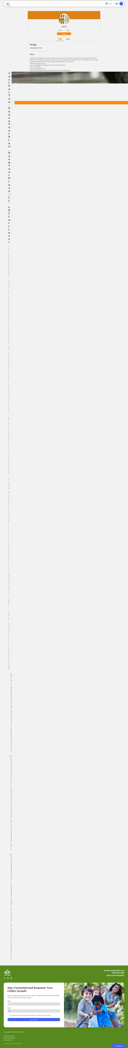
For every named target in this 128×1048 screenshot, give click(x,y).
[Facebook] (8, 978)
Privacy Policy (8, 1040)
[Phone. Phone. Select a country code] (9, 1011)
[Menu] (121, 4)
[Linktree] (11, 978)
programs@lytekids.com (114, 970)
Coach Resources (9, 1036)
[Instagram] (4, 978)
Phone (9, 1008)
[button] (116, 3)
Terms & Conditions (10, 1038)
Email (9, 1001)
